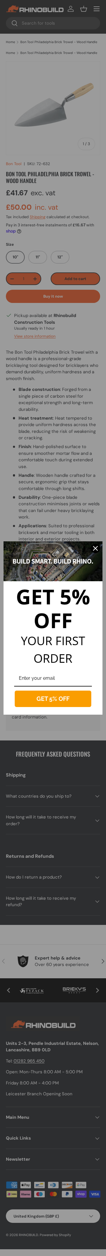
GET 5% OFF (53, 698)
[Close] (95, 548)
